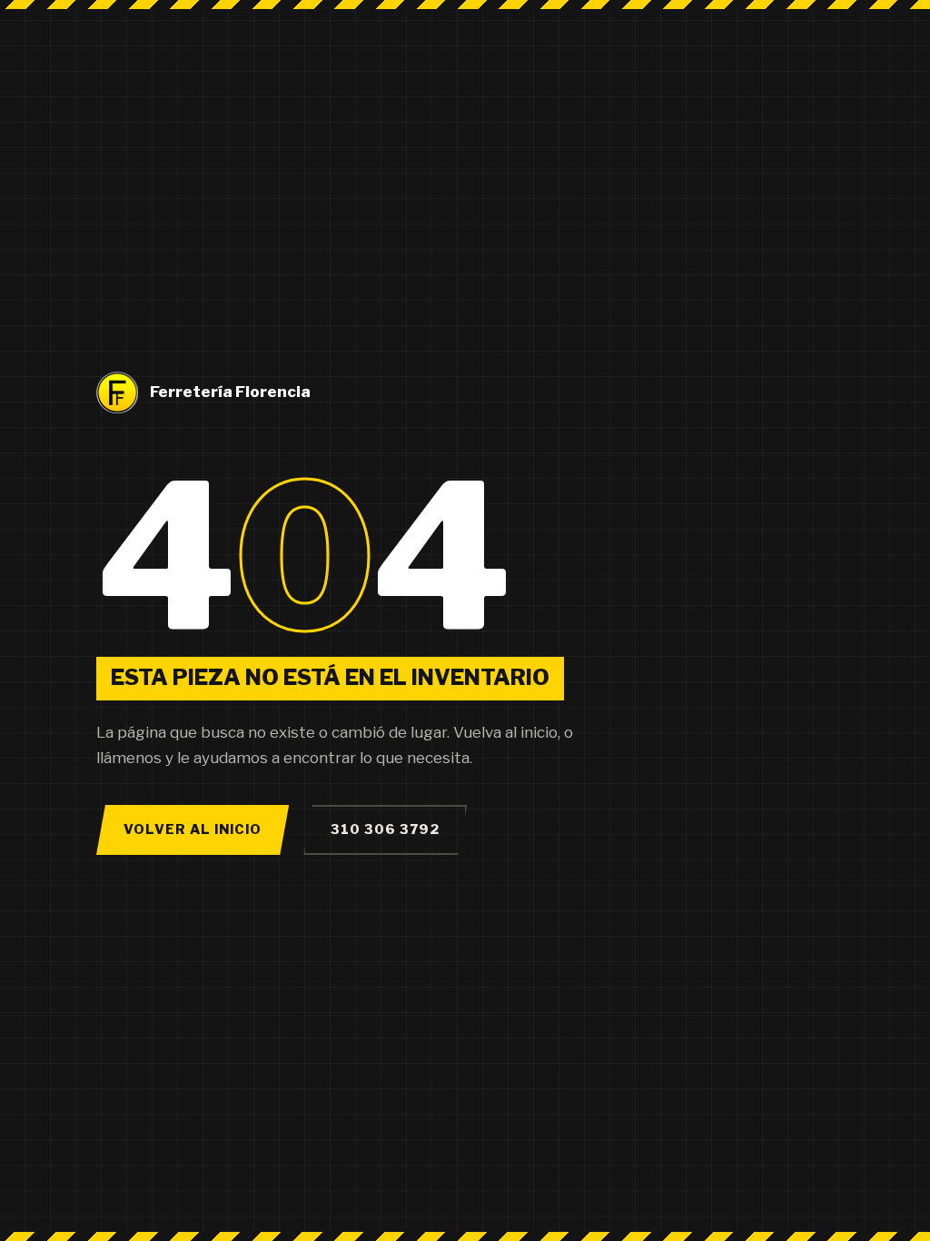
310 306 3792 (385, 829)
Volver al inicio (193, 829)
